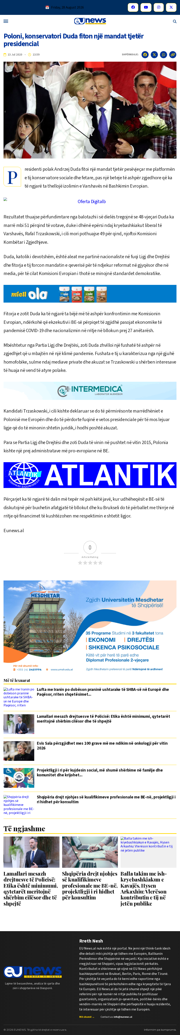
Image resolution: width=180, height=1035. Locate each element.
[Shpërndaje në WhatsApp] (163, 54)
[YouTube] (145, 7)
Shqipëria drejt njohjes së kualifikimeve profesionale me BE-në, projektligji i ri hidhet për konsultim (106, 800)
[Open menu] (6, 21)
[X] (171, 7)
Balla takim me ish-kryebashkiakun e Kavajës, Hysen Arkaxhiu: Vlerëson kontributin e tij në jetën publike (144, 888)
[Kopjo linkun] (172, 54)
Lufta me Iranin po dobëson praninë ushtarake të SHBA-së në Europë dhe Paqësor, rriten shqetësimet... (103, 692)
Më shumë (87, 1017)
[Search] (174, 21)
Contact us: (116, 1017)
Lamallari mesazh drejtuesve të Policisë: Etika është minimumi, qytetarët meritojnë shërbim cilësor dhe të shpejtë (103, 719)
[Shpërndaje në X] (154, 54)
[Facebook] (133, 7)
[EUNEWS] (33, 972)
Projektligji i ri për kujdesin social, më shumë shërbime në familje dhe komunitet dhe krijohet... (100, 773)
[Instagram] (159, 7)
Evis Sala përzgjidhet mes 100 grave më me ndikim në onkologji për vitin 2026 (102, 746)
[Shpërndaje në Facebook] (145, 54)
